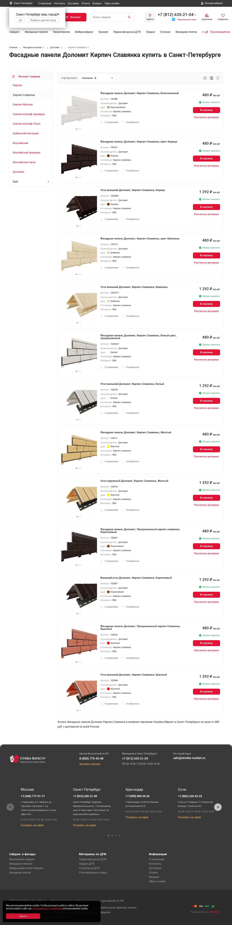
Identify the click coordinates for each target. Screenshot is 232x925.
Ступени (165, 31)
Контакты (59, 3)
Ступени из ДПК (89, 868)
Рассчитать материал (206, 117)
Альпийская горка (24, 162)
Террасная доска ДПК (127, 31)
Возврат (97, 3)
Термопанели (61, 31)
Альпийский (20, 143)
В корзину (206, 110)
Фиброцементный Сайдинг (26, 868)
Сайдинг (14, 31)
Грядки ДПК (87, 863)
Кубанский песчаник (26, 133)
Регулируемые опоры (93, 872)
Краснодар (134, 789)
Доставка (73, 3)
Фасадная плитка (186, 31)
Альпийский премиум (26, 152)
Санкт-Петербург (87, 789)
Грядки (150, 31)
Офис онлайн (112, 3)
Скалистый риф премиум (29, 114)
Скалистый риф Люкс (26, 123)
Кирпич (17, 85)
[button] (218, 807)
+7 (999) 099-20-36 (137, 796)
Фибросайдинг (84, 31)
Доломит (55, 47)
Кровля (103, 31)
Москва (27, 789)
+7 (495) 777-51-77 (33, 796)
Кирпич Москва (23, 104)
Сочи (182, 789)
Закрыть (225, 922)
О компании (44, 3)
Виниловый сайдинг (22, 859)
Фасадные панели (36, 31)
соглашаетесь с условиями (47, 908)
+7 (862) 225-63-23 (190, 796)
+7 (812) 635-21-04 (85, 796)
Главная (13, 47)
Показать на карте (32, 825)
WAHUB (214, 912)
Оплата (86, 3)
